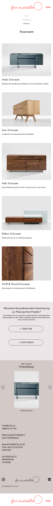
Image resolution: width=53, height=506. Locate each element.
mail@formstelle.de (31, 317)
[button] (48, 6)
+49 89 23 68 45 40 (28, 320)
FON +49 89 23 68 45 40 (12, 447)
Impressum (8, 459)
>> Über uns (26, 329)
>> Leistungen (26, 342)
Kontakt (6, 450)
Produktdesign (26, 19)
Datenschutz (9, 457)
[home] (26, 6)
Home (26, 16)
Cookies (6, 462)
